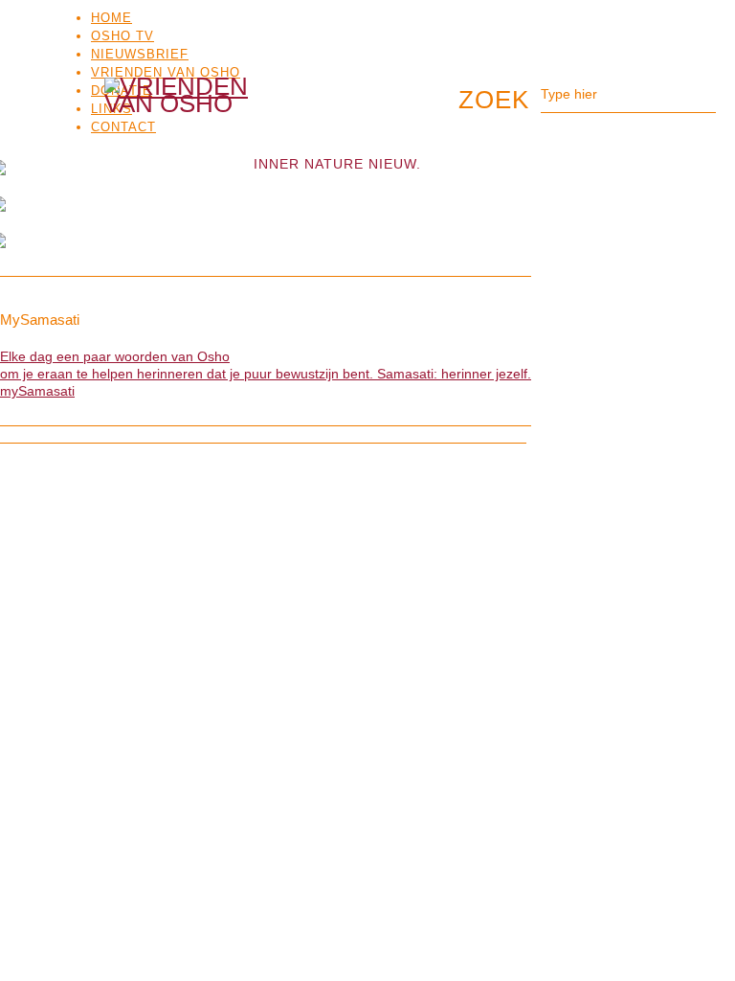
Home (111, 18)
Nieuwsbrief (140, 54)
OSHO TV (122, 36)
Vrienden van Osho (165, 72)
